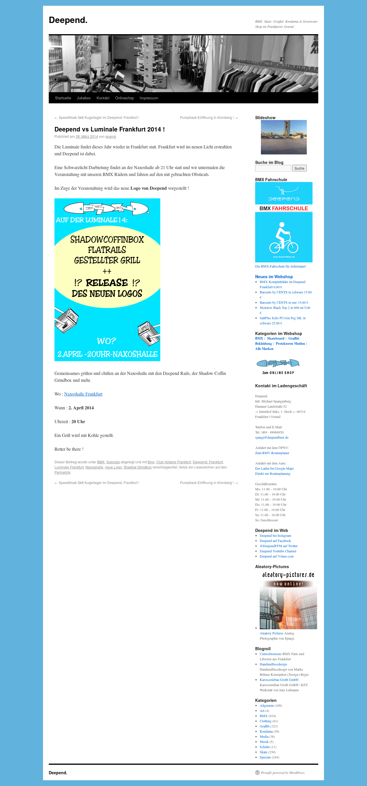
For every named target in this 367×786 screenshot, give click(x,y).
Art (262, 710)
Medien (299, 343)
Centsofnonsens (271, 653)
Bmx (151, 461)
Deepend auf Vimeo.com (277, 556)
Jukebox (84, 97)
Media (264, 736)
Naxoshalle (94, 466)
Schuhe (265, 746)
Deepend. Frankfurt (208, 461)
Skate (263, 752)
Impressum (149, 97)
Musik (264, 741)
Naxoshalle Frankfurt (83, 394)
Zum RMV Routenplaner (272, 452)
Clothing (266, 721)
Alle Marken (264, 348)
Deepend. (68, 19)
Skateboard (275, 338)
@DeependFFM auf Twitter (279, 545)
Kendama (266, 731)
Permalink (62, 472)
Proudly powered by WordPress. (283, 772)
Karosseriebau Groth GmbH (279, 679)
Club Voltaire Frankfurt (173, 461)
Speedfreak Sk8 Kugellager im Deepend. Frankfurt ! (96, 117)
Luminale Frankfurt (69, 466)
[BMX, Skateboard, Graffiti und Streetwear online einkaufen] (278, 375)
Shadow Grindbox (138, 466)
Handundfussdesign (273, 664)
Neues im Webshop (274, 276)
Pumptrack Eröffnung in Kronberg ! (209, 117)
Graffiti (293, 338)
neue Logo (113, 466)
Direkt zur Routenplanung (272, 473)
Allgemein (267, 705)
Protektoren (284, 343)
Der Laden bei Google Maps (274, 468)
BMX (101, 461)
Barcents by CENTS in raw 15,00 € (284, 302)
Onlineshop (124, 97)
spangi (111, 136)
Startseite (63, 97)
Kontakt (103, 97)
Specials (113, 461)
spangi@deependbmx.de (271, 437)
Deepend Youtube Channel (278, 551)
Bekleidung (263, 343)
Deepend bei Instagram (275, 535)
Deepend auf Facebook (275, 540)
